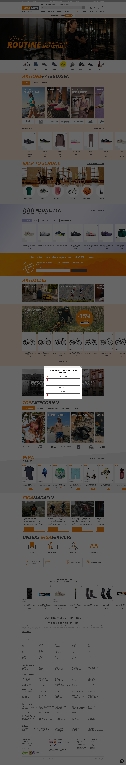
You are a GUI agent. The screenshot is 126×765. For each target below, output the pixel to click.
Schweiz (63, 384)
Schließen (81, 367)
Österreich (63, 380)
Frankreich (63, 387)
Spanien (63, 395)
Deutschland (63, 376)
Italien (63, 391)
